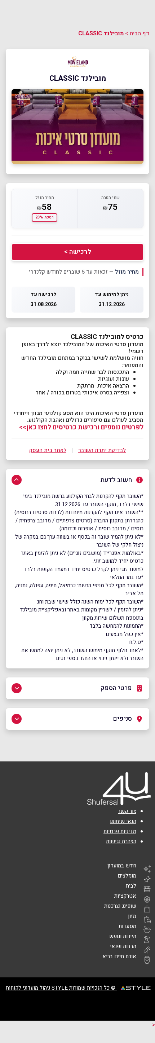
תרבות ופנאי (123, 946)
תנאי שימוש (123, 821)
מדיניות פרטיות (119, 831)
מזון (132, 916)
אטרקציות (125, 896)
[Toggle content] (17, 480)
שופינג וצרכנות (120, 906)
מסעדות (127, 926)
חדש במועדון (121, 866)
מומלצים (127, 876)
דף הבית (139, 33)
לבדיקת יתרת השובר (102, 450)
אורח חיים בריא (119, 956)
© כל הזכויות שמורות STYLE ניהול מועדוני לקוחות (61, 988)
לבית (131, 886)
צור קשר (127, 811)
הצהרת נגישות (121, 841)
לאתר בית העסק (47, 450)
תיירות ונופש (122, 936)
